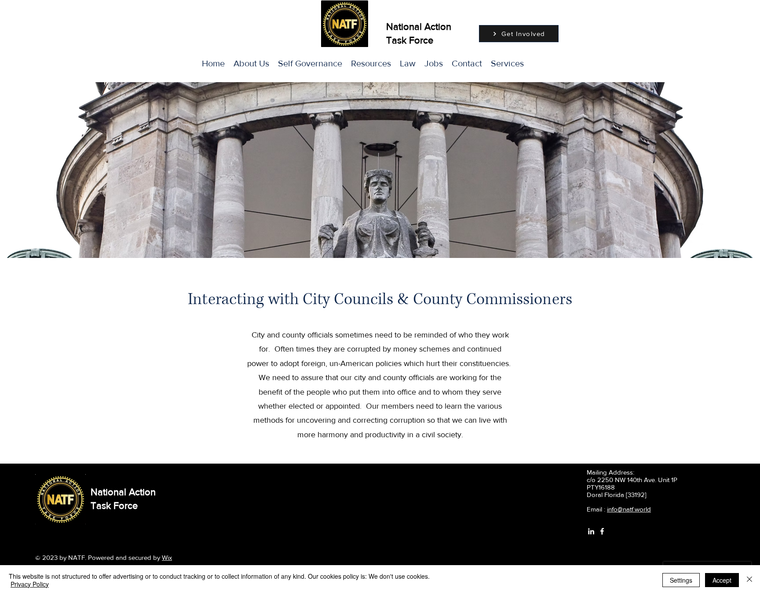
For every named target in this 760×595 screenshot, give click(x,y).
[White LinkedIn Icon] (591, 531)
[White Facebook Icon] (602, 531)
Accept (721, 580)
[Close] (749, 580)
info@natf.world (629, 509)
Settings (681, 580)
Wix (167, 557)
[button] (507, 63)
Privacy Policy (30, 584)
